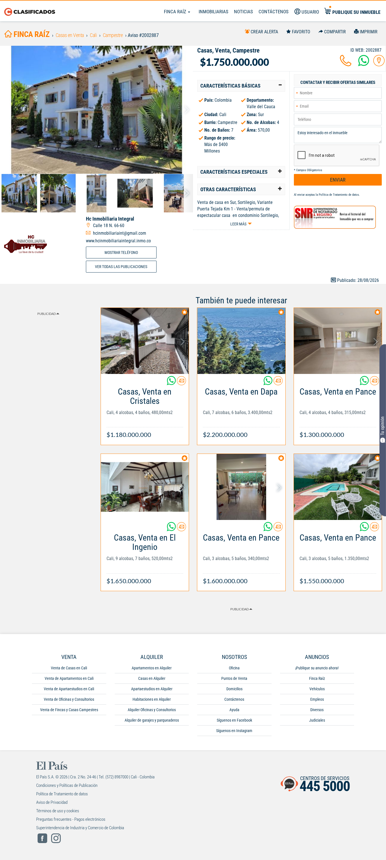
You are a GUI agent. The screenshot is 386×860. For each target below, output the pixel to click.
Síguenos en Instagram (234, 730)
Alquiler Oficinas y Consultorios (152, 709)
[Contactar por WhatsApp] (363, 64)
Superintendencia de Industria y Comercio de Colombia (80, 827)
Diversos (317, 709)
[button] (241, 86)
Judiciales (317, 720)
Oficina (234, 668)
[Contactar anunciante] (181, 383)
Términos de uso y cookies (57, 810)
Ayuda (234, 709)
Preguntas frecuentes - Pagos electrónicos (70, 819)
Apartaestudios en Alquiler (151, 689)
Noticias (243, 11)
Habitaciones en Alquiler (152, 699)
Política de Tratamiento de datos (339, 195)
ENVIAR (338, 180)
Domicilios (234, 689)
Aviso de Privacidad (52, 802)
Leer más (238, 224)
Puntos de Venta (234, 678)
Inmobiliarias (213, 11)
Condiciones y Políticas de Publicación (66, 785)
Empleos (317, 699)
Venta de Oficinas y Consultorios (69, 699)
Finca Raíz (175, 11)
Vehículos (317, 689)
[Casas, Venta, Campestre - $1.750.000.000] (96, 110)
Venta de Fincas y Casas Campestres (69, 709)
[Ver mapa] (379, 64)
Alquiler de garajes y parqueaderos (152, 720)
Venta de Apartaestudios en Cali (69, 689)
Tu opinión (382, 425)
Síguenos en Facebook (234, 720)
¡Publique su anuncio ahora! (317, 668)
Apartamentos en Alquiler (152, 668)
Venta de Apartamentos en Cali (69, 678)
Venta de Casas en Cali (69, 668)
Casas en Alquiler (151, 678)
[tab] (241, 86)
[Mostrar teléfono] (345, 64)
